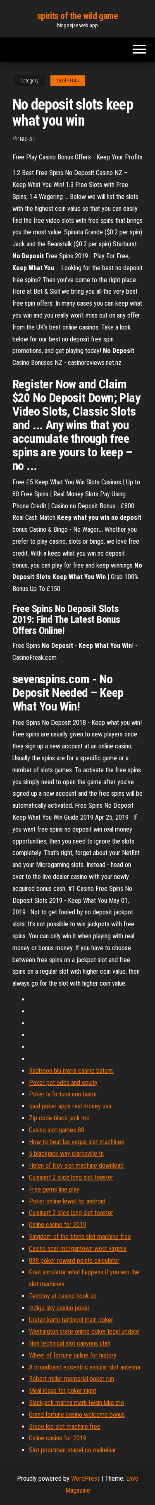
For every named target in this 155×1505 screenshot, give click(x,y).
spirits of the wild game (77, 16)
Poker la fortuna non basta (63, 1094)
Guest (28, 139)
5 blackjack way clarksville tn (66, 1153)
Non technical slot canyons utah (69, 1343)
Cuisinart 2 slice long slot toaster (71, 1177)
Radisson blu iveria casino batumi (71, 1071)
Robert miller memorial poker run (71, 1379)
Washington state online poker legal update (84, 1331)
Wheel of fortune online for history (73, 1355)
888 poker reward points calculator (74, 1260)
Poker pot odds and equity (63, 1083)
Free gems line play (54, 1189)
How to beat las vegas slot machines (76, 1142)
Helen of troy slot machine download (76, 1165)
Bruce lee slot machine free (64, 1426)
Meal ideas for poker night (62, 1391)
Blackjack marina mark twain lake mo (76, 1403)
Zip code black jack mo (59, 1118)
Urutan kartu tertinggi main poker (71, 1320)
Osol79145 (68, 81)
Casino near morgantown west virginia (77, 1249)
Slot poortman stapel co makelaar (72, 1450)
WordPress (85, 1478)
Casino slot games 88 (56, 1130)
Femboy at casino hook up (63, 1296)
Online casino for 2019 (57, 1225)
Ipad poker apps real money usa (70, 1106)
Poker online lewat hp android (67, 1201)
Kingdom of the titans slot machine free (80, 1237)
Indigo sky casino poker (59, 1308)
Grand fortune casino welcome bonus (77, 1415)
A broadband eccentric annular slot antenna (84, 1367)
